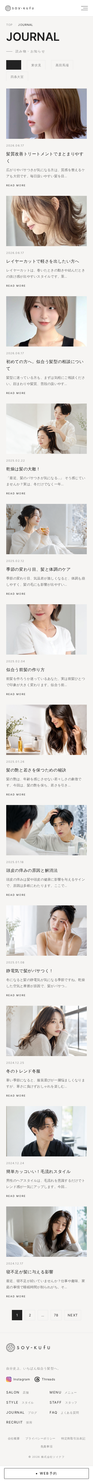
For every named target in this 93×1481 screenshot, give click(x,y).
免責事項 (47, 1446)
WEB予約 (48, 1473)
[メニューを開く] (82, 8)
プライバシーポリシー (40, 1438)
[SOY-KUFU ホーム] (28, 1347)
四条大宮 (17, 77)
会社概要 (14, 1438)
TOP (9, 25)
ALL (14, 65)
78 (56, 1315)
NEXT (73, 1315)
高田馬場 (62, 65)
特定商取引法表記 (73, 1438)
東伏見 (36, 65)
